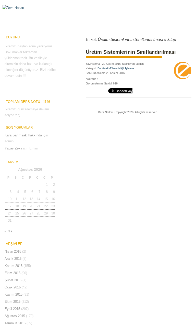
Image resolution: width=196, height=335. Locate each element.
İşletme (129, 68)
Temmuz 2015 (15, 323)
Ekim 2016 (12, 273)
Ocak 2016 (13, 287)
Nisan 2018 (13, 251)
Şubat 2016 (13, 280)
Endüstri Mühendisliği (110, 68)
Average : (92, 78)
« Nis (8, 231)
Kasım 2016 (13, 266)
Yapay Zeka (13, 148)
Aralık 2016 (13, 259)
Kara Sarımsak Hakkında (23, 135)
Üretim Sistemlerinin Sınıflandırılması (131, 52)
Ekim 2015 (12, 302)
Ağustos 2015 (15, 316)
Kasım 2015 (13, 294)
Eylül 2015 (12, 309)
